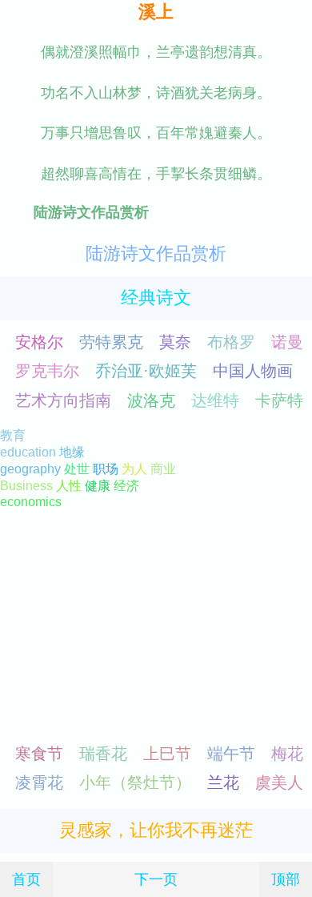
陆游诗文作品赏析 (156, 253)
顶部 (285, 879)
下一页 (156, 879)
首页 (26, 879)
